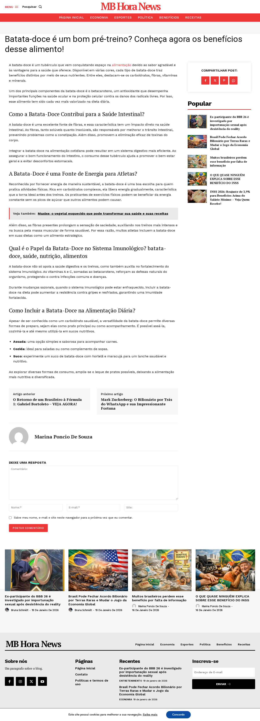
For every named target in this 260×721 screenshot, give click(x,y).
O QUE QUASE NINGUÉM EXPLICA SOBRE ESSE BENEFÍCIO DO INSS (227, 179)
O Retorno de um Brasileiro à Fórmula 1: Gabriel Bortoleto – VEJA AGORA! (47, 401)
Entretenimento (130, 680)
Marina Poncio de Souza (63, 437)
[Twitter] (215, 80)
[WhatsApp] (233, 80)
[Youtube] (42, 681)
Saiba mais (150, 715)
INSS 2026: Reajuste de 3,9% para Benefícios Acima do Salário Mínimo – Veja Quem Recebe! (230, 198)
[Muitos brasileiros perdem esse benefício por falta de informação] (197, 161)
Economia (125, 699)
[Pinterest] (224, 80)
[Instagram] (20, 681)
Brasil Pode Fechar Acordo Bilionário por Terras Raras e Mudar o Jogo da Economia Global (230, 143)
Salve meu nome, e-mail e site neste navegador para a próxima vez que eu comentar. (73, 517)
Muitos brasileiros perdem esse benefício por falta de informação (228, 161)
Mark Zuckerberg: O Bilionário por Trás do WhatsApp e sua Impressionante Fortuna (136, 404)
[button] (32, 6)
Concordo (178, 715)
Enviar (221, 684)
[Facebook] (205, 80)
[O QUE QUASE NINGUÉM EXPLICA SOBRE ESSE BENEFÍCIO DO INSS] (197, 178)
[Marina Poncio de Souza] (18, 437)
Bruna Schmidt (19, 610)
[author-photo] (7, 610)
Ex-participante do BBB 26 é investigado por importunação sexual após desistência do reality (229, 123)
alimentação (121, 65)
